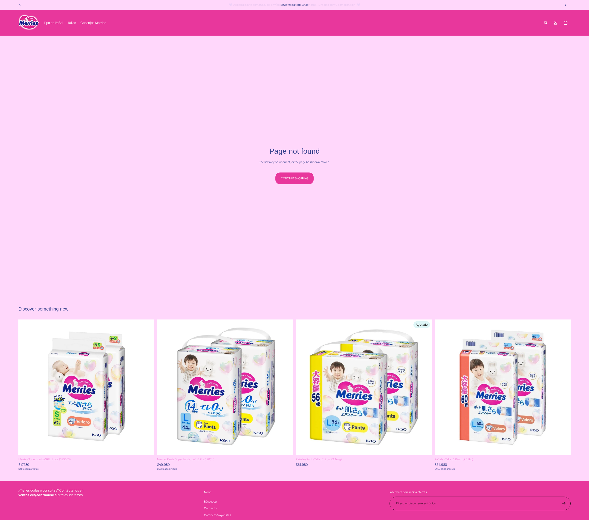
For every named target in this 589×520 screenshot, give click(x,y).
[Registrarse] (564, 503)
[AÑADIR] (147, 448)
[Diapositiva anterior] (25, 387)
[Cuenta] (555, 23)
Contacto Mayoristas (217, 515)
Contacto (210, 508)
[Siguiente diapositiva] (147, 387)
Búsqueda (210, 501)
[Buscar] (546, 23)
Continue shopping (294, 178)
